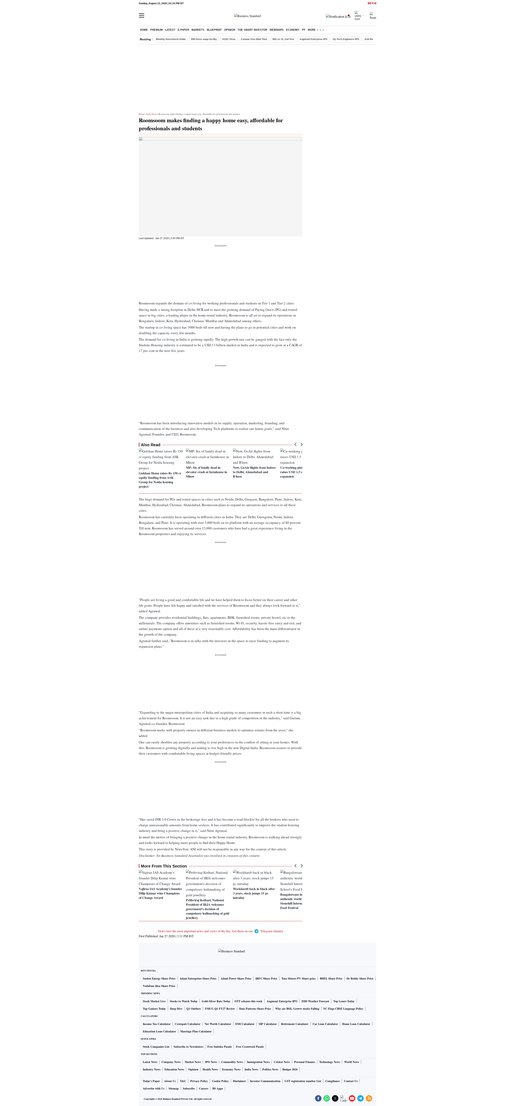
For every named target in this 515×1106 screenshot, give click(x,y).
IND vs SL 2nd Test (283, 39)
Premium (156, 29)
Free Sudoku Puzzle (219, 1046)
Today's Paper (151, 1081)
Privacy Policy (199, 1081)
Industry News (151, 1069)
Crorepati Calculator (187, 1024)
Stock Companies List (156, 1046)
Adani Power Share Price (236, 978)
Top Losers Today (343, 1001)
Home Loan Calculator (356, 1024)
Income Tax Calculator (157, 1024)
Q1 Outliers (193, 1008)
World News (351, 1062)
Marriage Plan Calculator (196, 1031)
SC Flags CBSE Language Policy (343, 1008)
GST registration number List (303, 1081)
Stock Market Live (154, 1001)
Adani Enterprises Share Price (198, 978)
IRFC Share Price (266, 978)
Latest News (150, 1062)
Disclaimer (239, 1081)
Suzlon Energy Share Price (159, 978)
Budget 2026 (290, 1069)
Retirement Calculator (294, 1024)
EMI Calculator (244, 1024)
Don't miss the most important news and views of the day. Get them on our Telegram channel (220, 931)
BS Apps (217, 1088)
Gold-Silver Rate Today (216, 1001)
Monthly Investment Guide (171, 39)
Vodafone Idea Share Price (159, 986)
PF (303, 29)
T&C (183, 1081)
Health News (210, 1069)
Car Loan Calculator (325, 1024)
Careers (203, 1088)
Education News (174, 1069)
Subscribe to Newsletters (188, 1046)
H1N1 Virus (228, 39)
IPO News (211, 1062)
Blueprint (214, 29)
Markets (198, 29)
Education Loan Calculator (159, 1031)
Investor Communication (265, 1081)
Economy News (231, 1069)
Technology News (329, 1062)
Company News (171, 1062)
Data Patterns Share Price (255, 1008)
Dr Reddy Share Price (360, 978)
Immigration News (258, 1062)
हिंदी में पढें (372, 3)
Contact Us (350, 1081)
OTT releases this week (248, 1001)
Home (144, 29)
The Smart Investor (252, 29)
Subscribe (189, 1088)
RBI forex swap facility (204, 39)
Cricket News (282, 1062)
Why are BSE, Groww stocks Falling (297, 1008)
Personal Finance (304, 1062)
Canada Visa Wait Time (254, 39)
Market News (193, 1062)
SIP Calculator (268, 1024)
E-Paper (183, 29)
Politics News (270, 1069)
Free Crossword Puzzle (250, 1046)
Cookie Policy (220, 1081)
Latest (170, 29)
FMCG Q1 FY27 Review (220, 1008)
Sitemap (174, 1088)
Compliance (332, 1081)
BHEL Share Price (331, 978)
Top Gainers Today (154, 1008)
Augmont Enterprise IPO (313, 39)
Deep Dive (176, 1008)
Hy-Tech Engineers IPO (346, 39)
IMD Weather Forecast (315, 1001)
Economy (293, 29)
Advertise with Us (153, 1088)
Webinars (277, 29)
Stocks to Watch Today (184, 1001)
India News (151, 113)
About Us (170, 1081)
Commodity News (232, 1062)
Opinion (229, 29)
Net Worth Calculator (218, 1024)
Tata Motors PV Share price (298, 978)
